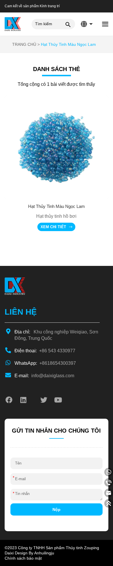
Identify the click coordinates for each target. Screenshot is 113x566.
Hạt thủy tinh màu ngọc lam (68, 44)
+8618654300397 (45, 363)
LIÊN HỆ (21, 311)
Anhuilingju (44, 553)
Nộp (56, 509)
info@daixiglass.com (44, 375)
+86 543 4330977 (44, 350)
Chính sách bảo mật (23, 558)
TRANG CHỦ (24, 44)
